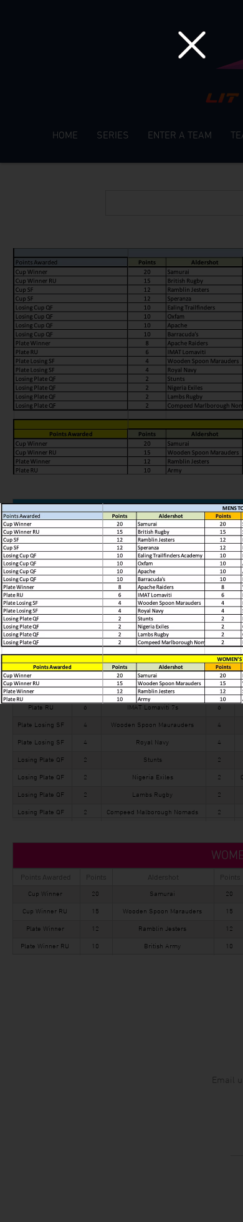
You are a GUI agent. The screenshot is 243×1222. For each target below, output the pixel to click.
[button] (192, 45)
